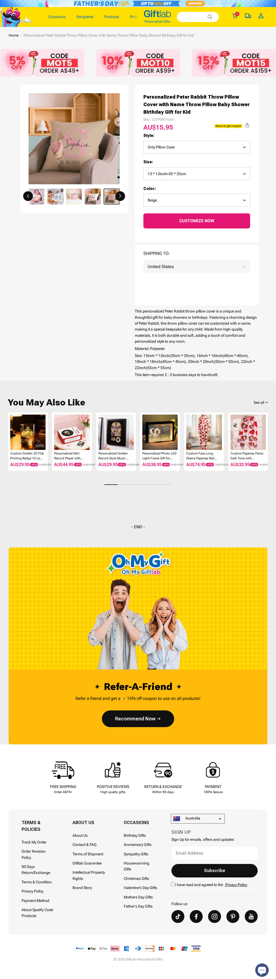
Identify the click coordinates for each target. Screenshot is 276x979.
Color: (149, 188)
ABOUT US (83, 822)
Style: (148, 135)
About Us (80, 835)
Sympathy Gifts (136, 854)
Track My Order (34, 842)
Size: (148, 162)
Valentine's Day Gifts (140, 888)
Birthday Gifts (135, 835)
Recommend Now (135, 718)
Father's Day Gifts (138, 906)
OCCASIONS (136, 822)
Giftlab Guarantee (87, 863)
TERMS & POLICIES (31, 826)
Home (14, 35)
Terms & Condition (37, 882)
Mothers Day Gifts (138, 897)
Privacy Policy (32, 891)
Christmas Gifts (136, 878)
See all (259, 402)
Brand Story (82, 888)
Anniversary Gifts (137, 844)
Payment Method (35, 900)
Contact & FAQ (84, 844)
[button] (28, 196)
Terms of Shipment (88, 854)
